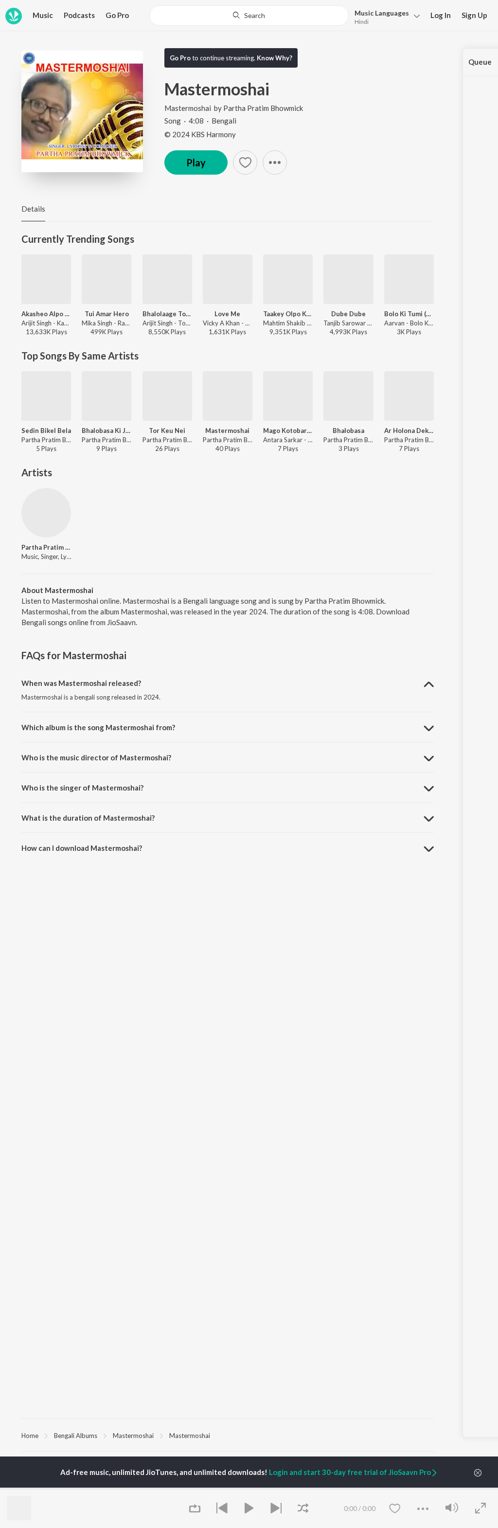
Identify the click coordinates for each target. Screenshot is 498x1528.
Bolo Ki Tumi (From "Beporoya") (409, 314)
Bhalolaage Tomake (167, 314)
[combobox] (249, 15)
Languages (382, 13)
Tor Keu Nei (167, 430)
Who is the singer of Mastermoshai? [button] (82, 787)
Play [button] (196, 162)
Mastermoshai (187, 108)
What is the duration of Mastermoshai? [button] (88, 817)
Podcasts (79, 15)
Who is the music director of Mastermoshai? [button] (96, 757)
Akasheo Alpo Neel (46, 314)
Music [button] (43, 15)
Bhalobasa (348, 430)
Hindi (362, 21)
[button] (384, 16)
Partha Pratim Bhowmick (263, 108)
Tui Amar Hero (107, 314)
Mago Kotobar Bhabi (288, 430)
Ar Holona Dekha (409, 430)
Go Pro (117, 15)
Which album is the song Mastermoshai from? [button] (98, 727)
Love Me (227, 314)
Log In (440, 15)
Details (33, 208)
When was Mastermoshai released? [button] (81, 683)
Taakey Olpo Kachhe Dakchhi (288, 314)
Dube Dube (348, 314)
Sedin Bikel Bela (46, 430)
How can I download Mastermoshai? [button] (81, 848)
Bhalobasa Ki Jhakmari (106, 430)
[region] (227, 1435)
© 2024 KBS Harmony (200, 134)
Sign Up (474, 15)
